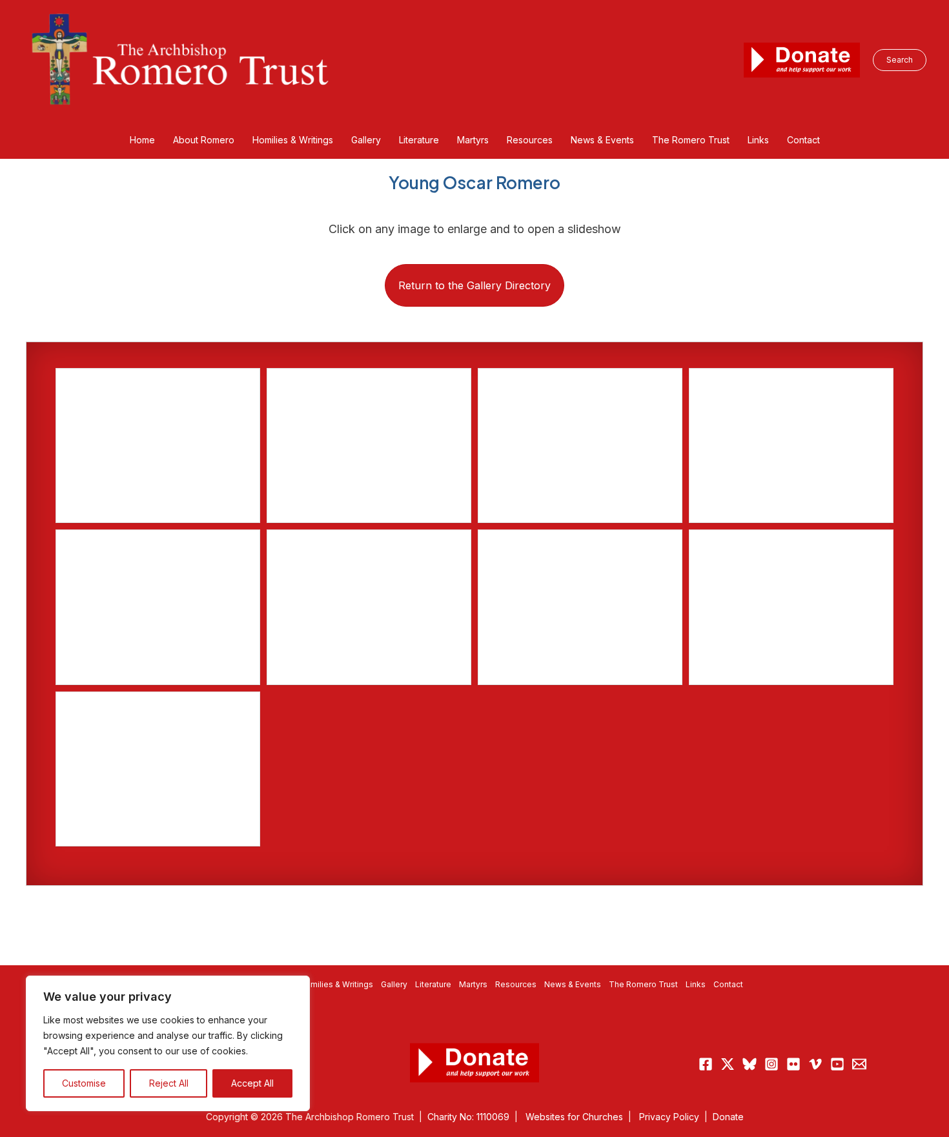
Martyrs (473, 984)
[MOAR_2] (158, 607)
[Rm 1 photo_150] (369, 445)
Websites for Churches (574, 1116)
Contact (728, 984)
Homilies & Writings (336, 984)
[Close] (296, 986)
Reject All (169, 1083)
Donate (728, 1116)
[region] (168, 1043)
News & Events (572, 984)
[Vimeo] (815, 1064)
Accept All (252, 1083)
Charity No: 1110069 (468, 1116)
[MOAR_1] (369, 607)
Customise (84, 1083)
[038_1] (158, 769)
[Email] (859, 1064)
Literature (433, 984)
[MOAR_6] (580, 445)
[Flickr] (793, 1064)
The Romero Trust (643, 984)
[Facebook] (706, 1064)
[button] (899, 60)
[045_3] (580, 607)
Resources (515, 984)
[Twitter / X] (727, 1064)
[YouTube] (837, 1064)
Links (696, 984)
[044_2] (791, 607)
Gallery (394, 984)
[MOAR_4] (158, 445)
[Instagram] (771, 1064)
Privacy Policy (669, 1116)
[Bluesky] (749, 1064)
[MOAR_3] (791, 445)
